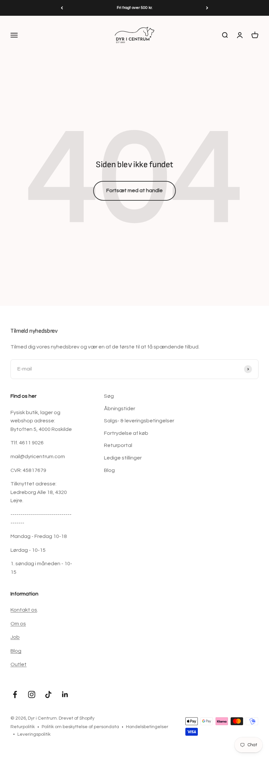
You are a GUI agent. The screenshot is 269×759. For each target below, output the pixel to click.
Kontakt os (23, 610)
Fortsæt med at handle (134, 190)
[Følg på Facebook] (14, 694)
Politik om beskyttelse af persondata (80, 727)
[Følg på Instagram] (31, 694)
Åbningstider (119, 408)
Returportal (118, 445)
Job (15, 637)
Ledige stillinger (123, 457)
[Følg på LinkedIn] (65, 694)
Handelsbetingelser (147, 727)
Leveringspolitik (34, 734)
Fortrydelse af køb (126, 433)
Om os (18, 623)
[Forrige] (62, 8)
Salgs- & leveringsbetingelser (139, 420)
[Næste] (207, 8)
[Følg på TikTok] (48, 694)
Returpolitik (22, 727)
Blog (109, 470)
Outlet (18, 664)
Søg (109, 396)
